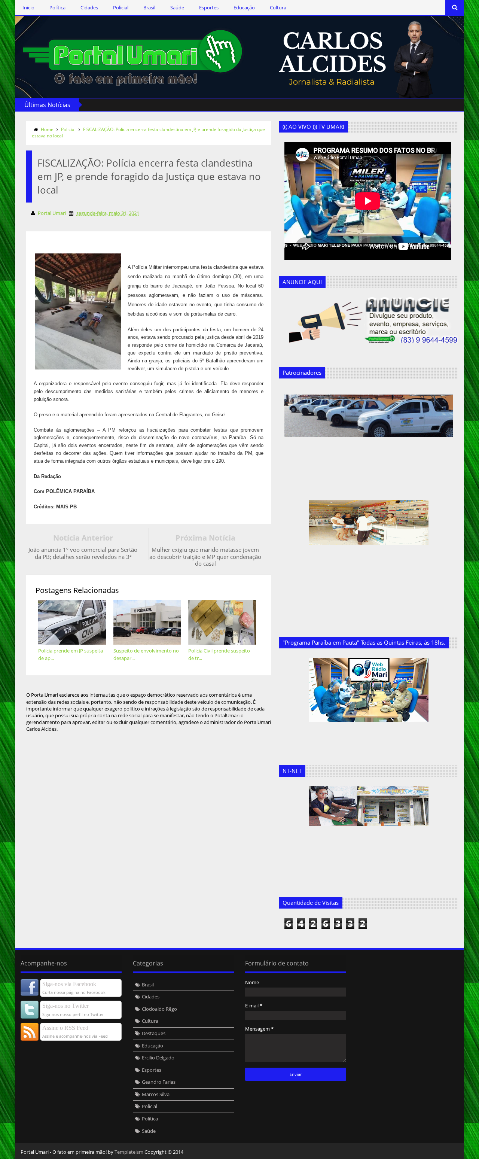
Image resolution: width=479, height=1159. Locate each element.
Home (47, 129)
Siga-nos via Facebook (69, 984)
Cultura (278, 7)
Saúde (177, 7)
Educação (244, 7)
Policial (120, 7)
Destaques (153, 1033)
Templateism (129, 1152)
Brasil (149, 7)
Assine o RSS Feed (65, 1028)
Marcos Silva (156, 1094)
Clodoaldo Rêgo (159, 1009)
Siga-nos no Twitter (65, 1006)
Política (57, 7)
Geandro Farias (159, 1082)
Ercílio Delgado (158, 1057)
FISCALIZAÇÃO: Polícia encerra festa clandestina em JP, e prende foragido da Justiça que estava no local (148, 132)
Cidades (89, 7)
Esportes (209, 7)
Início (28, 7)
